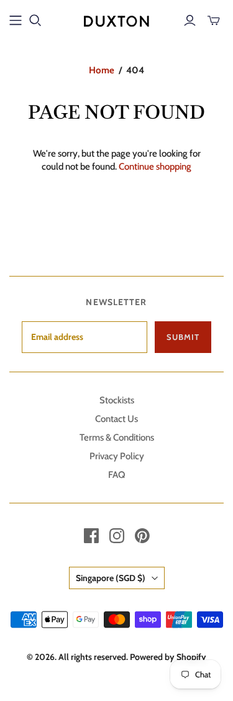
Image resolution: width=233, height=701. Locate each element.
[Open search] (35, 20)
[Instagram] (116, 535)
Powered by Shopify (168, 656)
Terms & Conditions (117, 437)
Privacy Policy (116, 456)
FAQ (116, 474)
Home (101, 70)
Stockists (116, 400)
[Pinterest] (142, 535)
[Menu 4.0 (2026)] (15, 20)
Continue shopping (155, 166)
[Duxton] (116, 19)
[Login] (189, 20)
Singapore (110, 578)
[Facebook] (91, 535)
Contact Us (116, 418)
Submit (183, 337)
